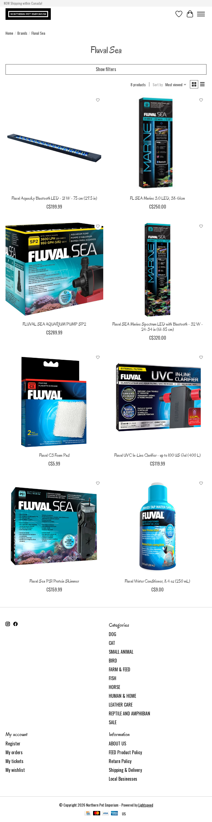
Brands (22, 33)
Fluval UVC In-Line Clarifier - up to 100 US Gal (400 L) (157, 455)
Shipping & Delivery (125, 770)
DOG (112, 634)
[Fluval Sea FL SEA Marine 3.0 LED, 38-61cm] (157, 144)
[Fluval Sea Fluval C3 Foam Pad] (54, 401)
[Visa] (105, 813)
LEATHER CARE (120, 704)
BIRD (113, 660)
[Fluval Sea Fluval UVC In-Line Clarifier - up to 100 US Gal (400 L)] (157, 401)
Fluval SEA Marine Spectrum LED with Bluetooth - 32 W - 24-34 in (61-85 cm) (157, 326)
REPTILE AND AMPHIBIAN (129, 713)
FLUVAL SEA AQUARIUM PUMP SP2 (54, 324)
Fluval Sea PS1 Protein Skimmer (54, 581)
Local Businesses (123, 778)
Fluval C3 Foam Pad (54, 455)
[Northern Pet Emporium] (28, 14)
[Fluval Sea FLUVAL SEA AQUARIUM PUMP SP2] (54, 269)
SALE (112, 722)
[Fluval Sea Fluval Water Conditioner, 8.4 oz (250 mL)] (157, 526)
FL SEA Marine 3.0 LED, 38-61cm (157, 198)
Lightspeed (145, 805)
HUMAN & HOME (122, 696)
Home (9, 33)
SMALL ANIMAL (121, 651)
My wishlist (15, 770)
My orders (14, 752)
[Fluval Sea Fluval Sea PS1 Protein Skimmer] (54, 526)
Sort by (158, 84)
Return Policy (120, 761)
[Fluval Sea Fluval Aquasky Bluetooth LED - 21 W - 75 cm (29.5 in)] (54, 144)
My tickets (14, 761)
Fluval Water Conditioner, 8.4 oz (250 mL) (157, 581)
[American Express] (114, 813)
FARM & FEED (119, 669)
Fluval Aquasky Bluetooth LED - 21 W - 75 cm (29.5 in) (54, 198)
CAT (112, 643)
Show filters (106, 69)
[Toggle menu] (200, 14)
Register (13, 743)
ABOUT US (117, 743)
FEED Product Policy (125, 752)
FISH (112, 678)
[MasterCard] (96, 813)
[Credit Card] (87, 813)
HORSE (114, 687)
